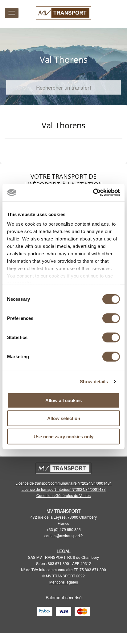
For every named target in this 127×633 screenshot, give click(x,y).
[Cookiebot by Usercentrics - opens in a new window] (93, 193)
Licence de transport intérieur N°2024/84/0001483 (64, 489)
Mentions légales (63, 581)
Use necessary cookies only (63, 436)
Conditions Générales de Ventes (63, 495)
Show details (94, 381)
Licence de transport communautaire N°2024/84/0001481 (63, 483)
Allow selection (63, 418)
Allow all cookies (63, 400)
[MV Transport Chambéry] (63, 12)
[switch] (111, 318)
